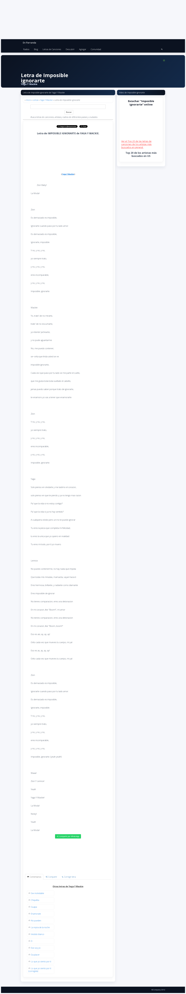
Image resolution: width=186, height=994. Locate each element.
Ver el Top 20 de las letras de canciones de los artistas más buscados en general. (136, 144)
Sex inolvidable (37, 893)
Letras (35, 100)
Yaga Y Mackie (46, 100)
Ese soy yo (35, 947)
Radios (26, 49)
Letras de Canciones (52, 49)
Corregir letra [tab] (69, 876)
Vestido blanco (37, 934)
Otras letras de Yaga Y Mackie (68, 886)
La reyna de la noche (40, 927)
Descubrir (70, 49)
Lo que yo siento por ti (41, 961)
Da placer (35, 954)
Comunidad (96, 49)
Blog (36, 49)
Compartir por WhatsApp (68, 836)
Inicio (28, 100)
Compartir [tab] (52, 876)
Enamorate (36, 913)
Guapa (34, 907)
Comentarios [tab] (35, 876)
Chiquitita (35, 900)
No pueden (36, 920)
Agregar (82, 49)
